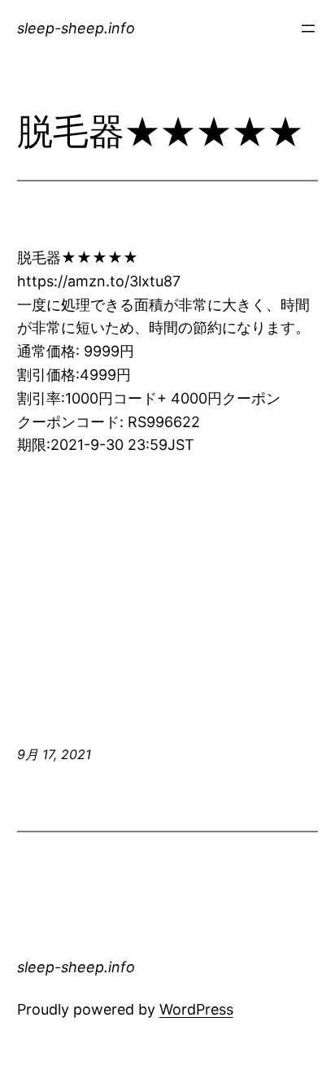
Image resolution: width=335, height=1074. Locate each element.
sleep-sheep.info (76, 28)
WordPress (196, 1009)
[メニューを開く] (308, 28)
